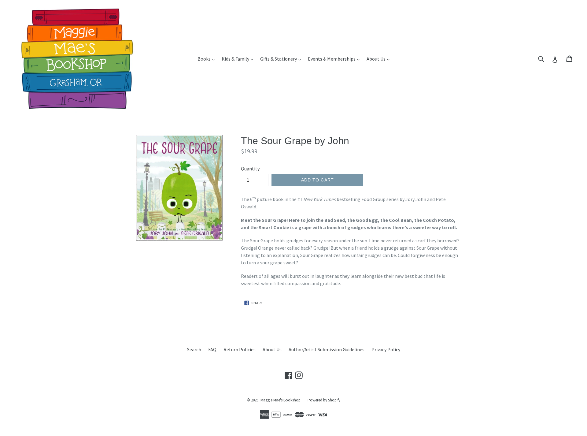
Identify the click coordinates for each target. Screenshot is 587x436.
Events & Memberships (335, 58)
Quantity (250, 169)
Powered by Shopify (324, 400)
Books (208, 58)
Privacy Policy (385, 349)
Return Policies (239, 349)
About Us (380, 58)
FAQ (212, 349)
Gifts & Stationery (282, 58)
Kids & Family (239, 58)
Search (194, 349)
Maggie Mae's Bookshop (280, 400)
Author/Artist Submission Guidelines (326, 349)
